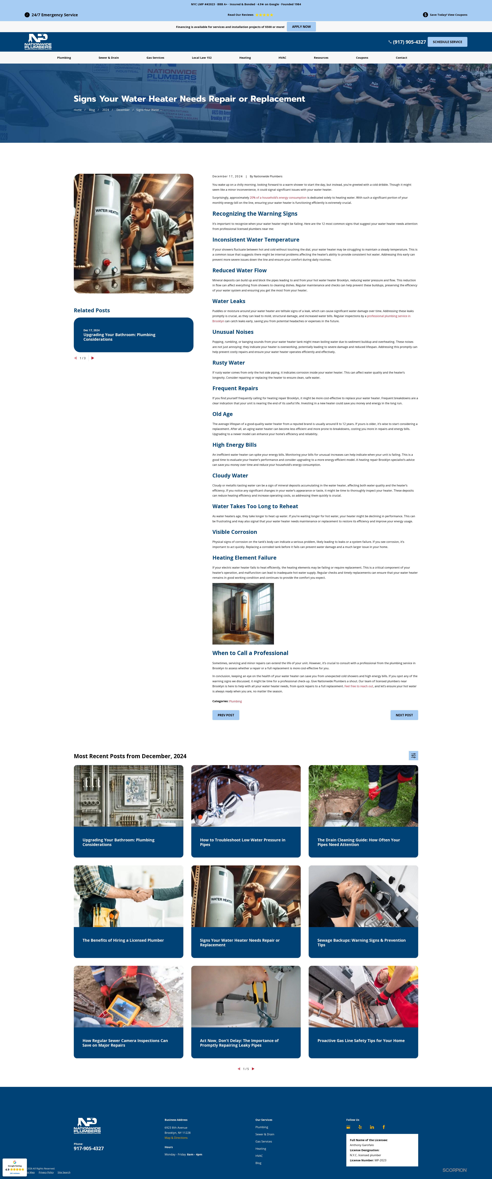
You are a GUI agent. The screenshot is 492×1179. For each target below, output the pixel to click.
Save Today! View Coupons (448, 15)
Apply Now (301, 26)
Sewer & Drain (264, 1134)
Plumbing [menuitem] (64, 57)
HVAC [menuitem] (282, 57)
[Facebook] (384, 1127)
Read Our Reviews (240, 15)
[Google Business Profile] (348, 1127)
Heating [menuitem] (245, 57)
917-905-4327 (89, 1148)
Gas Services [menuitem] (155, 57)
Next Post (404, 715)
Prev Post (226, 715)
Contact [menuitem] (401, 57)
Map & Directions (176, 1138)
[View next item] (92, 358)
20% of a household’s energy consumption (278, 197)
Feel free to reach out (359, 686)
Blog (258, 1163)
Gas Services (263, 1141)
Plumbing (235, 701)
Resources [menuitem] (321, 57)
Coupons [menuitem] (362, 57)
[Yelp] (360, 1127)
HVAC (259, 1156)
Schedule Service (447, 42)
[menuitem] (30, 1172)
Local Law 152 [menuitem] (202, 57)
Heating (260, 1148)
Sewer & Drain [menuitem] (109, 57)
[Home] (38, 42)
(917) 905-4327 (409, 41)
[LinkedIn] (372, 1127)
